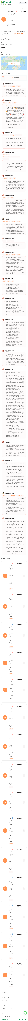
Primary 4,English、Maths (10, 563)
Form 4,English (10, 652)
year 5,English (10, 964)
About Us (4, 992)
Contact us (4, 1003)
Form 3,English (11, 11)
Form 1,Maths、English (10, 849)
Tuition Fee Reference (7, 1008)
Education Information (7, 995)
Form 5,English (10, 764)
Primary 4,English (10, 594)
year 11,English (10, 818)
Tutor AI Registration (7, 1016)
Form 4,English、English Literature (10, 706)
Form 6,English (10, 624)
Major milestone (5, 1000)
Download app (5, 1005)
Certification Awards (7, 997)
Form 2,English (10, 906)
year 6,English (10, 934)
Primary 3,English (10, 679)
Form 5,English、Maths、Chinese (10, 734)
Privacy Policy (5, 1011)
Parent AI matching (6, 1013)
